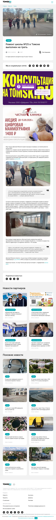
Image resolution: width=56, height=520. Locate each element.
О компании (6, 500)
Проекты (5, 497)
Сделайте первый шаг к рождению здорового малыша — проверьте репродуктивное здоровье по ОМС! (40, 344)
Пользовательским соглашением (26, 518)
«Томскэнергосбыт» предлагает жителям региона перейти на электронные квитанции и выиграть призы (40, 314)
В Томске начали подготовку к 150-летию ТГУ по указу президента (40, 379)
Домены (30, 497)
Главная (5, 6)
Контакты (30, 495)
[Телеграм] (37, 66)
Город (15, 6)
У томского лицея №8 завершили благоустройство (14, 408)
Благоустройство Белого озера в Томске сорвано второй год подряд (14, 437)
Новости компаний (10, 309)
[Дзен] (44, 66)
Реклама (30, 500)
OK (36, 518)
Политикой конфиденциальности (45, 516)
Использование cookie (9, 508)
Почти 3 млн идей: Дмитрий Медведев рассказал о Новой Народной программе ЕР (13, 344)
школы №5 (17, 159)
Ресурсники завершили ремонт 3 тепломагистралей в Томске (14, 379)
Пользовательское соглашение (11, 506)
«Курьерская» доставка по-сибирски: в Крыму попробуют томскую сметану (13, 314)
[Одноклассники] (41, 66)
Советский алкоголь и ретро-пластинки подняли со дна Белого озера (14, 469)
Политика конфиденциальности (36, 506)
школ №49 (17, 259)
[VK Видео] (33, 66)
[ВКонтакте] (30, 66)
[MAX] (48, 66)
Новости (10, 6)
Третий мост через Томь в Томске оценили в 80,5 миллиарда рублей (40, 408)
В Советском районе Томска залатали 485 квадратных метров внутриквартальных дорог (40, 438)
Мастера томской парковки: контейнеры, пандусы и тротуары (40, 468)
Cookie (10, 516)
